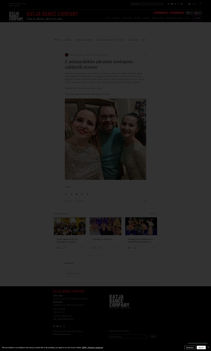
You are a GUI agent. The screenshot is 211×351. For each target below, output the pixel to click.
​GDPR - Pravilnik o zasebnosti (92, 347)
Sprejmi (201, 347)
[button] (129, 136)
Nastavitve (190, 347)
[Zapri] (208, 347)
